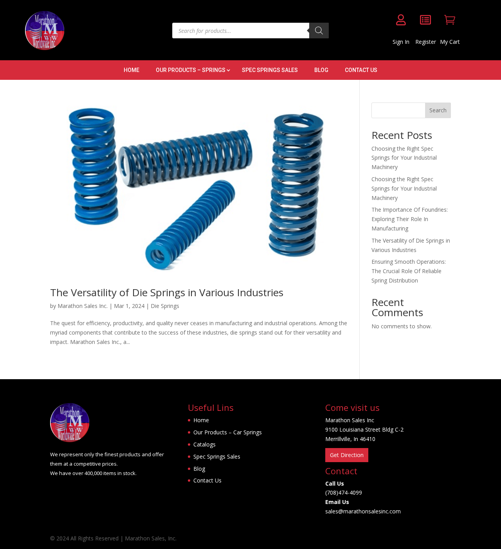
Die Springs (165, 306)
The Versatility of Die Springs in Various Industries (166, 292)
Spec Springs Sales (270, 70)
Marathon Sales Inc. (83, 306)
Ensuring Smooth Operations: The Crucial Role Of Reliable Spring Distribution (408, 271)
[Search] (319, 30)
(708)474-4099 (343, 492)
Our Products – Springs (190, 70)
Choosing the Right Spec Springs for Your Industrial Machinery (404, 158)
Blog (321, 70)
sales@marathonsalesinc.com (363, 511)
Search (438, 110)
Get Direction (347, 455)
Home (131, 70)
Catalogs (204, 444)
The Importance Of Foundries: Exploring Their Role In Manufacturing (409, 219)
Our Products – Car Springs (227, 432)
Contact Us (361, 70)
